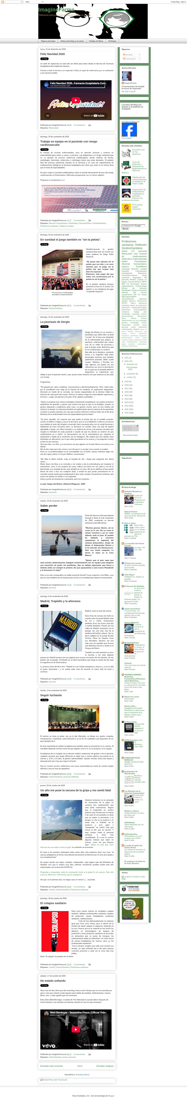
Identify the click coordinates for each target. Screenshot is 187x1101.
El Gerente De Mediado (134, 586)
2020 (127, 361)
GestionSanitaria (99, 223)
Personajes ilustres (139, 284)
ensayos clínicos (128, 333)
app (145, 331)
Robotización (142, 301)
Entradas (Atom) (82, 1075)
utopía (144, 294)
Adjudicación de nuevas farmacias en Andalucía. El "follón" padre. (139, 180)
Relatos (133, 280)
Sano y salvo (130, 523)
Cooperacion (127, 294)
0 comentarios (79, 125)
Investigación (127, 273)
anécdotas (125, 305)
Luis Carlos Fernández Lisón (131, 121)
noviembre (131, 374)
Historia (144, 318)
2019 (127, 381)
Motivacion (142, 273)
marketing (135, 314)
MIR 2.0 (125, 284)
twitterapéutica (127, 286)
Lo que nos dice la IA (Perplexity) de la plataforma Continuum (139, 500)
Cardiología (73, 223)
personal (52, 588)
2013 (127, 402)
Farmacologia (141, 286)
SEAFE (124, 303)
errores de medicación (138, 305)
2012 (127, 406)
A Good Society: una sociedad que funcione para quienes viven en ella (134, 613)
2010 (127, 413)
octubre (130, 377)
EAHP (137, 337)
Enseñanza (141, 266)
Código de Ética (96, 41)
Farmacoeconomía (129, 275)
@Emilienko (129, 822)
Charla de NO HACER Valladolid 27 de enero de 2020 (139, 728)
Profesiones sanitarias (49, 226)
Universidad (126, 325)
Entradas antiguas (105, 1066)
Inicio (79, 1066)
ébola (135, 346)
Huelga (136, 312)
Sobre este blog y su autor (72, 41)
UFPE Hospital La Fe (133, 740)
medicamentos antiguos (130, 329)
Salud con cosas (131, 697)
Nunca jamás (129, 699)
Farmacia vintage (127, 340)
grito (145, 312)
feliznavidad (53, 128)
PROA (145, 340)
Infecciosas (126, 310)
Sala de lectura (130, 512)
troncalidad (135, 323)
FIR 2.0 (136, 294)
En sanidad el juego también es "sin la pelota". (70, 239)
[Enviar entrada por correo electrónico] (89, 125)
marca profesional (139, 327)
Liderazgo (126, 269)
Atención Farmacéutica (58, 223)
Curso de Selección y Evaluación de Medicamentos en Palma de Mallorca (134, 167)
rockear (144, 314)
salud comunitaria (132, 609)
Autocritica (127, 259)
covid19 (52, 890)
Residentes (126, 290)
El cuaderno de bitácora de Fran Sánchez (134, 862)
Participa (112, 41)
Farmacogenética (140, 310)
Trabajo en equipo (66, 226)
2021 (127, 358)
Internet (125, 292)
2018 (127, 385)
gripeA (124, 344)
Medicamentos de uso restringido (134, 320)
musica (65, 1057)
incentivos (132, 344)
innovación (126, 307)
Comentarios (130, 59)
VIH (134, 292)
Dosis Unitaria (129, 318)
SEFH (144, 282)
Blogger (111, 1096)
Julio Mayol (129, 575)
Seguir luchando (51, 695)
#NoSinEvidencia (127, 337)
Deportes (132, 301)
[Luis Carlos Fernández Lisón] (129, 136)
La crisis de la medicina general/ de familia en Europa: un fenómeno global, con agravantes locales (134, 594)
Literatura (143, 299)
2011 (127, 409)
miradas (130, 346)
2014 (127, 399)
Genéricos (125, 312)
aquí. (63, 180)
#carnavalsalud (127, 316)
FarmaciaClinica (85, 223)
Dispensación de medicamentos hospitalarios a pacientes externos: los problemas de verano (134, 195)
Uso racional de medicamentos (134, 254)
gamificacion (134, 335)
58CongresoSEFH (129, 297)
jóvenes (124, 323)
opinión (125, 301)
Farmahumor (141, 261)
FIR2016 (130, 331)
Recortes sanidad (139, 269)
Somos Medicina (131, 623)
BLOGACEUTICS (131, 643)
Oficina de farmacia (134, 288)
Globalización (138, 340)
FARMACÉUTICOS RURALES (132, 759)
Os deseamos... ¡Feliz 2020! (138, 744)
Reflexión (75, 777)
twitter (125, 261)
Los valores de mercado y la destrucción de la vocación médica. (134, 852)
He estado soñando (53, 980)
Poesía (134, 290)
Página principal (48, 41)
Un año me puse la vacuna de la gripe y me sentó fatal (75, 790)
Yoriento (128, 663)
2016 (127, 392)
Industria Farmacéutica (134, 271)
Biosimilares (142, 316)
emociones (142, 290)
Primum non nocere (132, 563)
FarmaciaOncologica (139, 307)
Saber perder (48, 505)
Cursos (144, 292)
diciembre (131, 364)
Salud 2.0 (128, 251)
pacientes (53, 492)
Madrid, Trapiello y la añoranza (60, 601)
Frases (144, 323)
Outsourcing (138, 331)
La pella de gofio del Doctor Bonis (133, 846)
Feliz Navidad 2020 (52, 54)
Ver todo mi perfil (128, 91)
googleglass (143, 335)
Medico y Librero (131, 811)
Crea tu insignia (126, 138)
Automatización (128, 299)
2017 (127, 388)
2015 (127, 395)
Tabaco (133, 303)
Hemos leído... (130, 706)
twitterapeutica (130, 834)
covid (123, 342)
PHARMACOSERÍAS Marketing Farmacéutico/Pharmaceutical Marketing (134, 678)
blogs (144, 275)
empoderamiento (132, 342)
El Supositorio (130, 722)
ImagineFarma (56, 10)
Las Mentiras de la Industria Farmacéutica (134, 792)
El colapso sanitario (53, 903)
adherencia (143, 303)
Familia (144, 337)
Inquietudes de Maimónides (131, 772)
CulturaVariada (55, 1057)
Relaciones (127, 253)
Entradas (129, 55)
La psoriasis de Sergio (55, 321)
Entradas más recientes (51, 1066)
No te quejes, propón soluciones (137, 207)
